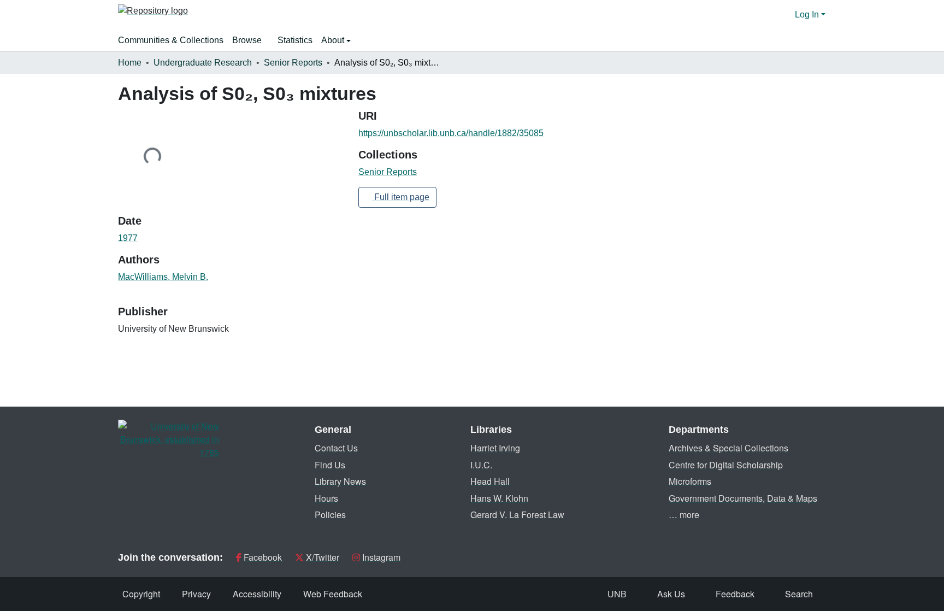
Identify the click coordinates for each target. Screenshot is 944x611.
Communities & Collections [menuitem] (170, 40)
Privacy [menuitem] (196, 594)
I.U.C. (481, 465)
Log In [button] (808, 14)
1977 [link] (128, 238)
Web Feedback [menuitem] (332, 594)
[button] (153, 14)
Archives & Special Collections (728, 448)
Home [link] (129, 62)
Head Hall (490, 481)
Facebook (263, 557)
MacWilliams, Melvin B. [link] (163, 276)
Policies (330, 514)
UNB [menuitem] (617, 594)
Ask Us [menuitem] (671, 594)
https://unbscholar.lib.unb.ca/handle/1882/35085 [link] (451, 133)
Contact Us (336, 448)
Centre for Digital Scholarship (726, 465)
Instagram (381, 557)
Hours (326, 498)
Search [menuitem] (799, 594)
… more (684, 514)
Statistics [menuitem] (295, 40)
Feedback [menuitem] (735, 594)
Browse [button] (247, 40)
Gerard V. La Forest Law (517, 514)
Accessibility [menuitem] (257, 594)
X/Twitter (322, 557)
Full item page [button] (400, 197)
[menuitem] (250, 40)
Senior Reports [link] (293, 62)
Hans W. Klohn (499, 498)
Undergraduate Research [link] (203, 62)
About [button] (333, 40)
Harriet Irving (495, 448)
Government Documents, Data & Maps (743, 498)
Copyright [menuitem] (141, 594)
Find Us (330, 465)
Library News (340, 481)
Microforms (690, 481)
